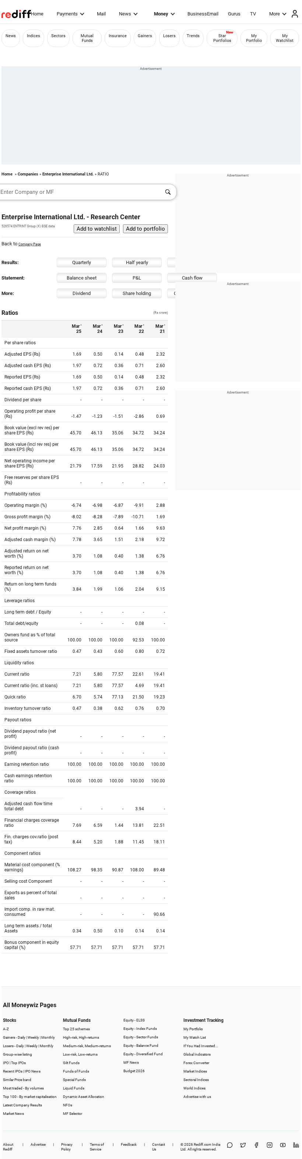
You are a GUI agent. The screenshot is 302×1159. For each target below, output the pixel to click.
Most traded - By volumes (23, 1088)
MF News (131, 1062)
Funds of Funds (76, 1071)
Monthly (48, 1037)
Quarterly (81, 262)
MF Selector (72, 1113)
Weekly (33, 1037)
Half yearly (137, 262)
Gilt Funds (71, 1062)
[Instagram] (270, 1147)
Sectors (58, 35)
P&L (137, 278)
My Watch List (194, 1037)
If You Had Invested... (200, 1046)
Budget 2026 (134, 1071)
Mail (101, 14)
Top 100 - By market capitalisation (30, 1096)
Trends (193, 35)
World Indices (194, 1088)
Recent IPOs (12, 1071)
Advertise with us (197, 1096)
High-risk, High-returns (81, 1037)
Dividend (82, 293)
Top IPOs (18, 1062)
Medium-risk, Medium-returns (87, 1046)
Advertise (38, 1144)
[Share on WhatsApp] (230, 1147)
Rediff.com (202, 1144)
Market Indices (195, 1071)
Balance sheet (81, 278)
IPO (6, 1062)
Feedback (129, 1144)
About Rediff (8, 1147)
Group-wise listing (17, 1054)
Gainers (145, 35)
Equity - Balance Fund (140, 1045)
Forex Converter (196, 1062)
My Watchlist (285, 38)
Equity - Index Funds (140, 1028)
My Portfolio (254, 38)
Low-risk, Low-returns (80, 1054)
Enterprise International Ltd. (68, 174)
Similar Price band (17, 1079)
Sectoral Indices (196, 1079)
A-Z (6, 1029)
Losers (169, 35)
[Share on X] (243, 1147)
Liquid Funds (73, 1088)
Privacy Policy (67, 1147)
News (125, 14)
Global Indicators (197, 1054)
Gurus (234, 14)
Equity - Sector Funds (140, 1037)
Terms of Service (97, 1147)
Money (161, 14)
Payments (67, 14)
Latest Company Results (22, 1105)
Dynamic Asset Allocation (83, 1096)
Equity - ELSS (134, 1020)
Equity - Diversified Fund (143, 1054)
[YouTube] (283, 1147)
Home (37, 14)
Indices (33, 35)
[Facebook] (256, 1147)
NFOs (67, 1105)
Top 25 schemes (76, 1029)
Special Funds (74, 1079)
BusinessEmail (202, 14)
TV (253, 14)
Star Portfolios (222, 38)
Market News (13, 1113)
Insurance (118, 35)
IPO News (33, 1071)
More (274, 14)
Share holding (137, 293)
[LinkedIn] (296, 1147)
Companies (28, 174)
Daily (21, 1037)
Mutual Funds (87, 38)
